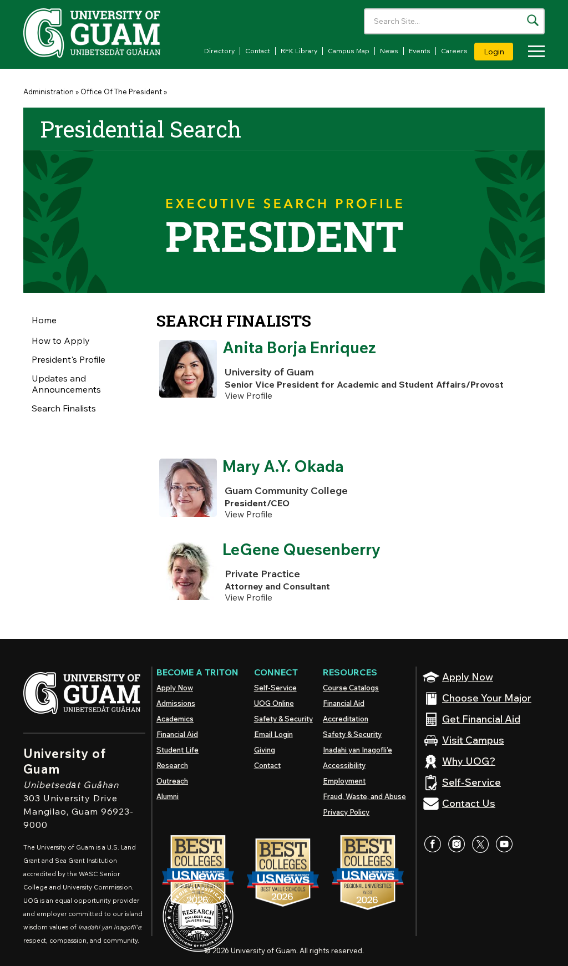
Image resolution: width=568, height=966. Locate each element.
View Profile (248, 395)
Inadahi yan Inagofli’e (357, 749)
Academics (175, 718)
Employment (344, 780)
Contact (257, 51)
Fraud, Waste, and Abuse (364, 796)
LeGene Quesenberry (301, 549)
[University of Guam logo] (106, 33)
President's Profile (68, 359)
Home (44, 320)
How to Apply (61, 340)
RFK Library (299, 51)
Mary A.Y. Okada (283, 466)
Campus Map (348, 51)
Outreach (172, 780)
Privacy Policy (346, 811)
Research (172, 765)
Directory (219, 51)
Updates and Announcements (66, 384)
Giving (264, 749)
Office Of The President (121, 91)
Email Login (273, 734)
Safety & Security (283, 718)
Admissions (175, 703)
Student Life (177, 749)
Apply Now (174, 687)
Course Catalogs (351, 687)
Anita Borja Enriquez (299, 347)
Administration (48, 91)
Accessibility (344, 765)
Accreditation (345, 718)
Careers (454, 51)
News (389, 51)
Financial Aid (177, 734)
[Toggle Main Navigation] (534, 53)
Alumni (167, 796)
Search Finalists (64, 408)
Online (274, 703)
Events (419, 51)
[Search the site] (533, 20)
